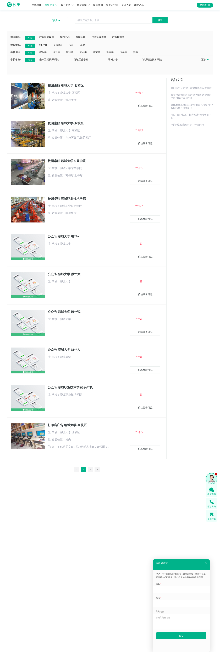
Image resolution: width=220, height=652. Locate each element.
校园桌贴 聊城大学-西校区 (66, 85)
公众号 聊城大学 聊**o (63, 236)
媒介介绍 (65, 5)
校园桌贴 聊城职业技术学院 (67, 198)
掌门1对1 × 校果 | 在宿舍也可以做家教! (191, 88)
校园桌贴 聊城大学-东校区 (66, 123)
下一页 (86, 474)
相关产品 (139, 5)
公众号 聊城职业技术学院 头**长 (70, 387)
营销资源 (49, 5)
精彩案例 (98, 5)
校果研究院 (112, 5)
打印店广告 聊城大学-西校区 (67, 425)
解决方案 (82, 5)
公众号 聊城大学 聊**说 (64, 312)
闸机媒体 (36, 5)
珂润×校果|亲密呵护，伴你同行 (187, 125)
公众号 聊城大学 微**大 (64, 274)
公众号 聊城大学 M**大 (64, 349)
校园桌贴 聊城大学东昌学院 (67, 161)
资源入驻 (126, 5)
